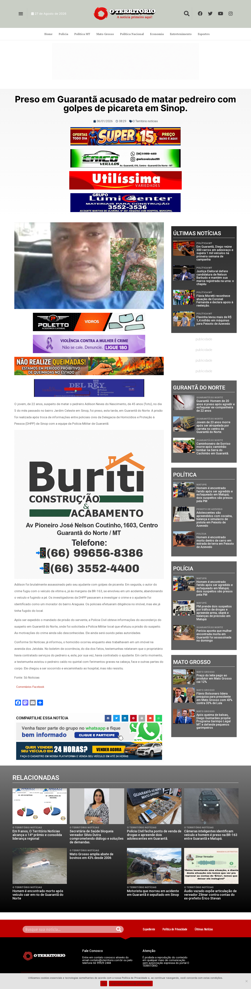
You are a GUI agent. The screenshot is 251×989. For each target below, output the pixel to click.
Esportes (204, 34)
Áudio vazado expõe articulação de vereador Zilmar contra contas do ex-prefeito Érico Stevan (210, 894)
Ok (103, 983)
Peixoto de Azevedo (209, 509)
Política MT (82, 34)
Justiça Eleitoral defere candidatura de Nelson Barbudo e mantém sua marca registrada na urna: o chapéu (215, 277)
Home (48, 34)
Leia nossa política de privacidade (131, 983)
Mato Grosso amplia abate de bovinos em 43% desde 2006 (91, 856)
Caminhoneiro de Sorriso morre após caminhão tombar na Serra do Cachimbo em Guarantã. (213, 448)
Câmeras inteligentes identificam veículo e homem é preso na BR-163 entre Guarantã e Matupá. (210, 834)
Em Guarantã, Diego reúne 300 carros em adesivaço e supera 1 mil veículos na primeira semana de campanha (214, 253)
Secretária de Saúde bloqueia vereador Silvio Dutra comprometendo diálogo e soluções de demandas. (96, 836)
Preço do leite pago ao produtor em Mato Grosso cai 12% (214, 679)
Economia (157, 34)
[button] (20, 13)
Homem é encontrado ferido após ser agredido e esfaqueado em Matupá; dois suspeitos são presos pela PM (214, 494)
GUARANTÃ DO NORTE (209, 397)
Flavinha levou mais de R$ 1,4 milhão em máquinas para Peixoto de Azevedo (214, 320)
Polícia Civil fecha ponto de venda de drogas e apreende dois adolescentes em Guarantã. (154, 834)
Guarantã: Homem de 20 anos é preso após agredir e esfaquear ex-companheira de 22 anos (215, 405)
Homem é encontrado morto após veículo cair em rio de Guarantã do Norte (37, 894)
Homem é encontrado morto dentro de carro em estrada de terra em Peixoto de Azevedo (215, 542)
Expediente (149, 929)
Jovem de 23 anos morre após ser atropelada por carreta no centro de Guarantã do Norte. (213, 427)
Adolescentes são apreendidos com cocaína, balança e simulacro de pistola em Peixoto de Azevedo (214, 519)
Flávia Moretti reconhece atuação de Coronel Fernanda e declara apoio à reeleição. (214, 300)
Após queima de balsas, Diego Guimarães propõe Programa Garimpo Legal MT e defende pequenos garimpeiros (213, 721)
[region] (125, 61)
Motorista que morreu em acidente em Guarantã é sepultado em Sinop (153, 893)
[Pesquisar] (118, 929)
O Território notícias (145, 121)
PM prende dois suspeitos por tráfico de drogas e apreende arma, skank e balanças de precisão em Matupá (214, 613)
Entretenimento (181, 34)
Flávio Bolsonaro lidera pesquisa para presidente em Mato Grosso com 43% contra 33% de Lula (214, 698)
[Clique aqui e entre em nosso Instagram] (125, 202)
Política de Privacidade (174, 929)
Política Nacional (132, 34)
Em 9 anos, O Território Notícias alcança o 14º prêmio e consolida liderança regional (37, 834)
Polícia (63, 34)
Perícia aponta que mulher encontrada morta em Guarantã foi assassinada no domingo (214, 635)
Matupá (201, 484)
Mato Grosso (105, 34)
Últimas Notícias (204, 929)
